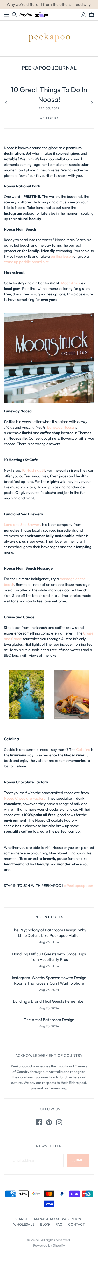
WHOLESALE (23, 1224)
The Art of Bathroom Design (49, 1019)
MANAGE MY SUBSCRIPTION (57, 1219)
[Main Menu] (6, 14)
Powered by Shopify (49, 1245)
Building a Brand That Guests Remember (49, 1001)
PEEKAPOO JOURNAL (49, 67)
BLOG (45, 1224)
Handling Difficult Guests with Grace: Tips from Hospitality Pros (49, 956)
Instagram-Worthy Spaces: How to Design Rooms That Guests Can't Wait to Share (49, 980)
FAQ (59, 1224)
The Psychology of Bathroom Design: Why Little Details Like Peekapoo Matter (49, 932)
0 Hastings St (34, 470)
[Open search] (14, 14)
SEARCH (21, 1219)
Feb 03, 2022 (49, 108)
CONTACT (76, 1224)
